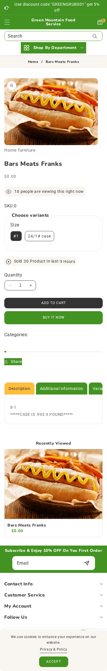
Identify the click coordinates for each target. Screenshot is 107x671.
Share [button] (16, 361)
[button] (10, 22)
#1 (16, 236)
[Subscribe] (87, 563)
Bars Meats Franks (26, 525)
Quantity (13, 275)
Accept (53, 662)
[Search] (94, 36)
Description (20, 388)
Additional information (61, 388)
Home (33, 62)
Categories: (16, 334)
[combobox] (53, 36)
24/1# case (39, 236)
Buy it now (53, 317)
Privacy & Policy (53, 649)
